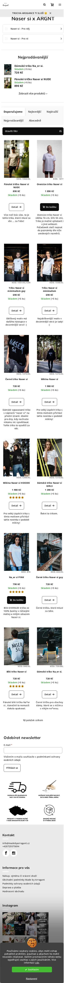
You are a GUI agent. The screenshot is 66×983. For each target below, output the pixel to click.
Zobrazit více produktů (32, 93)
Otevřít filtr (11, 131)
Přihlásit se (12, 767)
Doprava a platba (11, 887)
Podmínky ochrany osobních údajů (21, 883)
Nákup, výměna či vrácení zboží (19, 875)
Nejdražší (52, 111)
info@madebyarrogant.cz (16, 843)
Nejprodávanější (13, 120)
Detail (15, 206)
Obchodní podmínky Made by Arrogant (23, 879)
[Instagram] (13, 853)
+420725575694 (10, 846)
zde (37, 962)
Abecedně (35, 120)
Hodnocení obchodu (13, 891)
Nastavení (31, 978)
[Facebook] (6, 853)
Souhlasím (33, 969)
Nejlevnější (34, 111)
